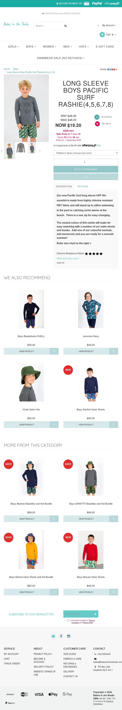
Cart (109, 34)
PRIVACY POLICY (43, 653)
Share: (104, 69)
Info (99, 145)
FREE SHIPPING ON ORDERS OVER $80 (62, 13)
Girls (12, 46)
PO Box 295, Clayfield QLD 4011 (103, 668)
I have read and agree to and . (82, 621)
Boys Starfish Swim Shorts (91, 409)
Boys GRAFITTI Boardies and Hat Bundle (90, 503)
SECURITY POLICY (44, 666)
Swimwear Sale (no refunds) (60, 58)
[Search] (65, 25)
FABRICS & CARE (72, 658)
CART (7, 658)
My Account (108, 25)
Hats (83, 46)
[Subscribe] (94, 614)
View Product (26, 351)
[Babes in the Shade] (16, 21)
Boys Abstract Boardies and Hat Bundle (31, 503)
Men (66, 46)
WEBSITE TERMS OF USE (45, 673)
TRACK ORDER (12, 663)
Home (7, 68)
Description (64, 186)
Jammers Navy (91, 336)
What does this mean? (68, 258)
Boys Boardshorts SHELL (31, 336)
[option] (26, 108)
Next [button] (39, 150)
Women (49, 46)
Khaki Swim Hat (31, 409)
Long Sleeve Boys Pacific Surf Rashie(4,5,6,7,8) (31, 72)
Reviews (82, 186)
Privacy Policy (88, 622)
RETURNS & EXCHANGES (70, 665)
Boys (30, 46)
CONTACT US (70, 676)
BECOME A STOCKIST (39, 660)
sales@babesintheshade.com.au (105, 661)
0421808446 (104, 653)
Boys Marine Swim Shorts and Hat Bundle (31, 577)
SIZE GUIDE (69, 653)
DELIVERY (68, 671)
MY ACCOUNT (11, 653)
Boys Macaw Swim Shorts (91, 577)
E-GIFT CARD (105, 46)
